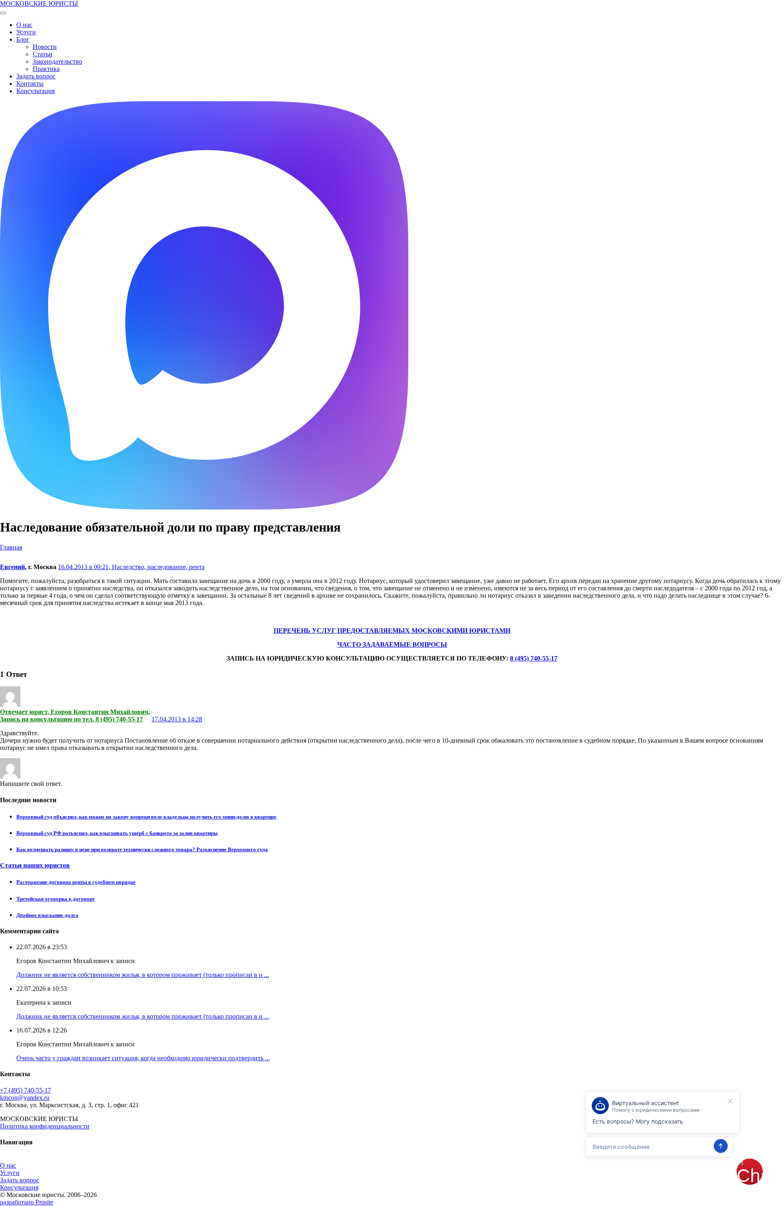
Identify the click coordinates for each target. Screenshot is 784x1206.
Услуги (26, 32)
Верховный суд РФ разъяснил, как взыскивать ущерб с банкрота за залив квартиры (117, 833)
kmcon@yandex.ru (24, 1097)
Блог (22, 39)
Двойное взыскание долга (47, 915)
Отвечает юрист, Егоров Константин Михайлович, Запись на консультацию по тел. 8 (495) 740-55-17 (75, 715)
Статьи (42, 54)
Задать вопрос (36, 76)
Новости (45, 46)
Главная (11, 547)
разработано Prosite (26, 1202)
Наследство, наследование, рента (158, 566)
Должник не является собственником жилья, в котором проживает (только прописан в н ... (142, 974)
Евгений (12, 566)
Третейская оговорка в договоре (55, 899)
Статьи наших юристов (35, 865)
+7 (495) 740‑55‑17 (25, 1090)
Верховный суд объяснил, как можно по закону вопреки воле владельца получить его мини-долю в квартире (146, 817)
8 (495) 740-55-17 (533, 658)
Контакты (30, 83)
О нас (24, 24)
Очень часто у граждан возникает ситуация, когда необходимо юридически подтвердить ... (143, 1058)
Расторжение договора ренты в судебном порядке (76, 882)
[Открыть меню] (3, 13)
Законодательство (57, 61)
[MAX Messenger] (204, 507)
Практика (46, 68)
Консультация (35, 90)
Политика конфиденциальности (44, 1126)
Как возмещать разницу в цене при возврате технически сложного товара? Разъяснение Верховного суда (142, 849)
